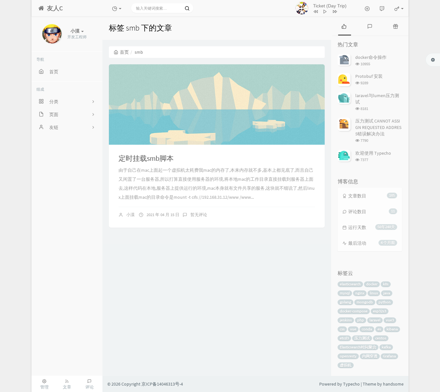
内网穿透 (370, 356)
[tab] (344, 25)
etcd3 (344, 338)
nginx (359, 293)
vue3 (390, 320)
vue (353, 329)
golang (345, 302)
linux (374, 293)
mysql (345, 293)
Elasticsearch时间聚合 (358, 347)
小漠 (130, 214)
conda (367, 329)
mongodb (365, 302)
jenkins (346, 320)
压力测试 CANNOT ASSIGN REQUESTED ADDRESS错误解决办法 (378, 127)
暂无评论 (198, 214)
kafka (386, 347)
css (342, 329)
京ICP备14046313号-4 (162, 384)
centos (380, 338)
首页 (124, 52)
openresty (348, 356)
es (379, 329)
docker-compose (354, 311)
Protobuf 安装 (369, 76)
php (360, 320)
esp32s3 (379, 311)
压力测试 (362, 338)
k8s (385, 284)
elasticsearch (350, 284)
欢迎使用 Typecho (373, 153)
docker (372, 284)
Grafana (389, 356)
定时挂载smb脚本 (146, 158)
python (384, 302)
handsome (393, 384)
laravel (374, 320)
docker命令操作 (371, 57)
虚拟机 (345, 365)
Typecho (351, 384)
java (386, 293)
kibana (392, 329)
